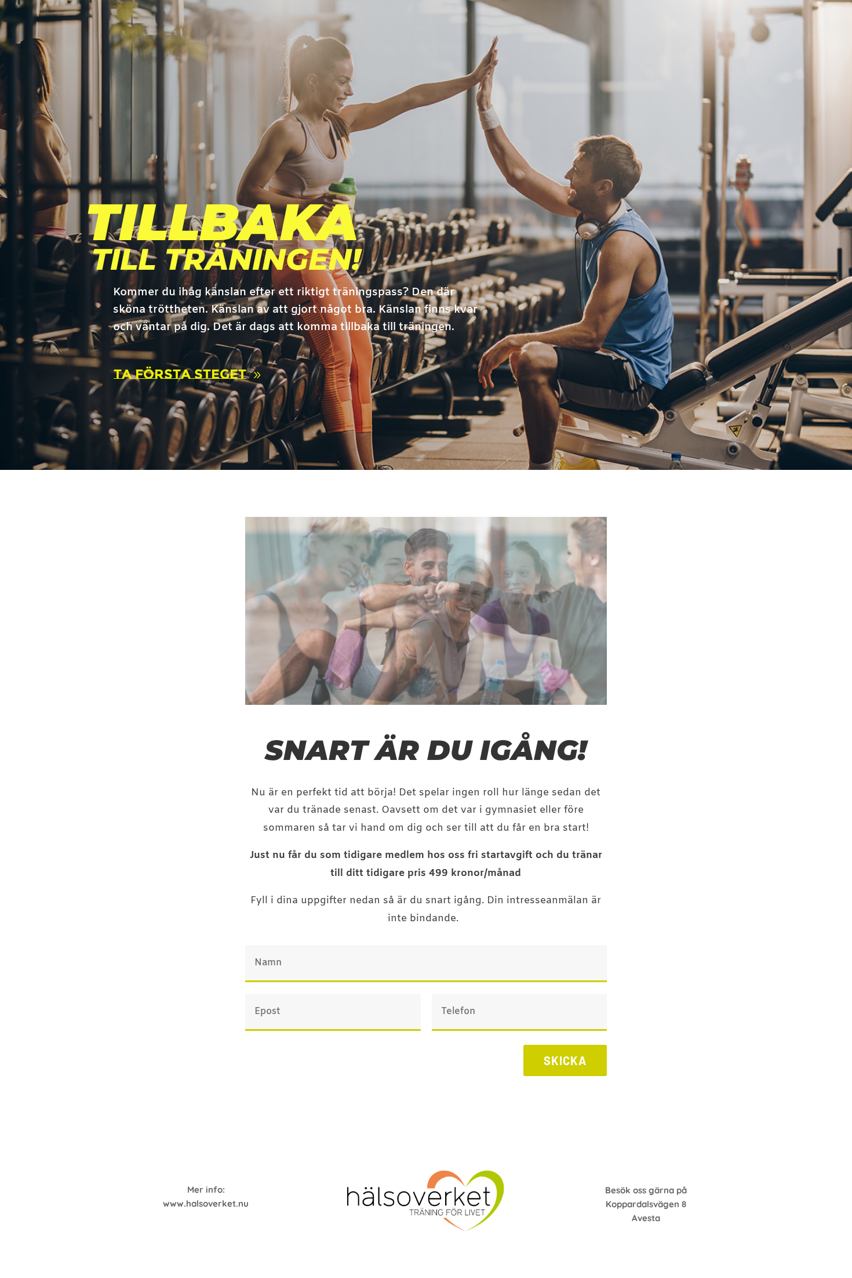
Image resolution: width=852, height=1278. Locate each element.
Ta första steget (180, 374)
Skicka (565, 1060)
